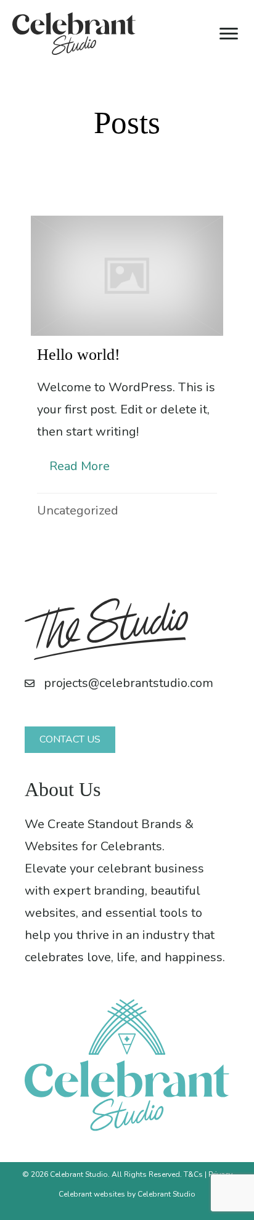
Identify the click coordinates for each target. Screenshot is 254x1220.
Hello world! (78, 355)
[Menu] (229, 33)
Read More (85, 466)
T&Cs (193, 1174)
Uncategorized (77, 510)
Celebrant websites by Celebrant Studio (127, 1194)
